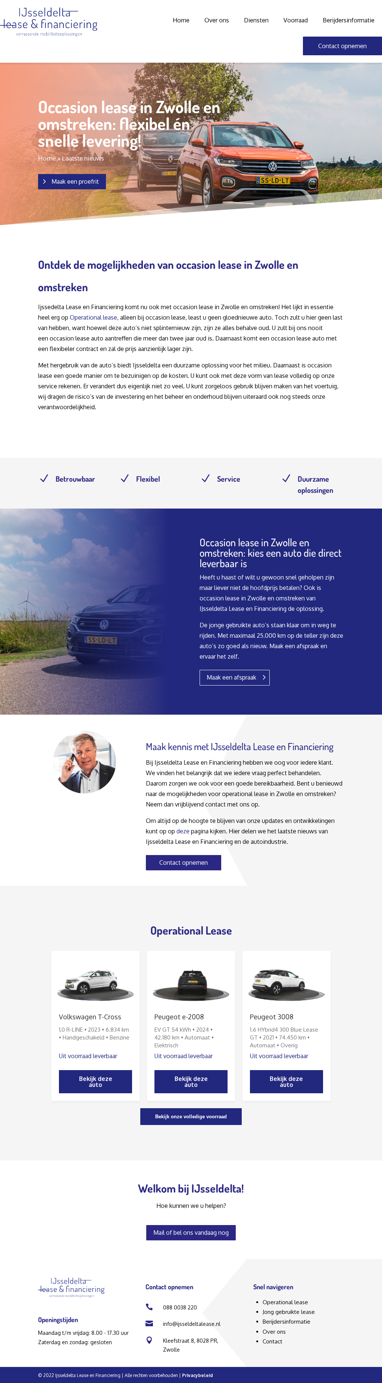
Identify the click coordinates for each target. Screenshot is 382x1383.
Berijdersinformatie (349, 20)
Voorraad (296, 20)
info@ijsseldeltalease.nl (191, 1324)
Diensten (256, 20)
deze (183, 831)
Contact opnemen (342, 46)
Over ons (216, 20)
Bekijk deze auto (95, 1081)
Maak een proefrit (75, 181)
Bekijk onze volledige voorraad (191, 1116)
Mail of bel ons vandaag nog (191, 1232)
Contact (272, 1341)
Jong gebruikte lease (289, 1311)
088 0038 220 (180, 1307)
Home (181, 20)
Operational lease (93, 317)
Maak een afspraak (231, 677)
